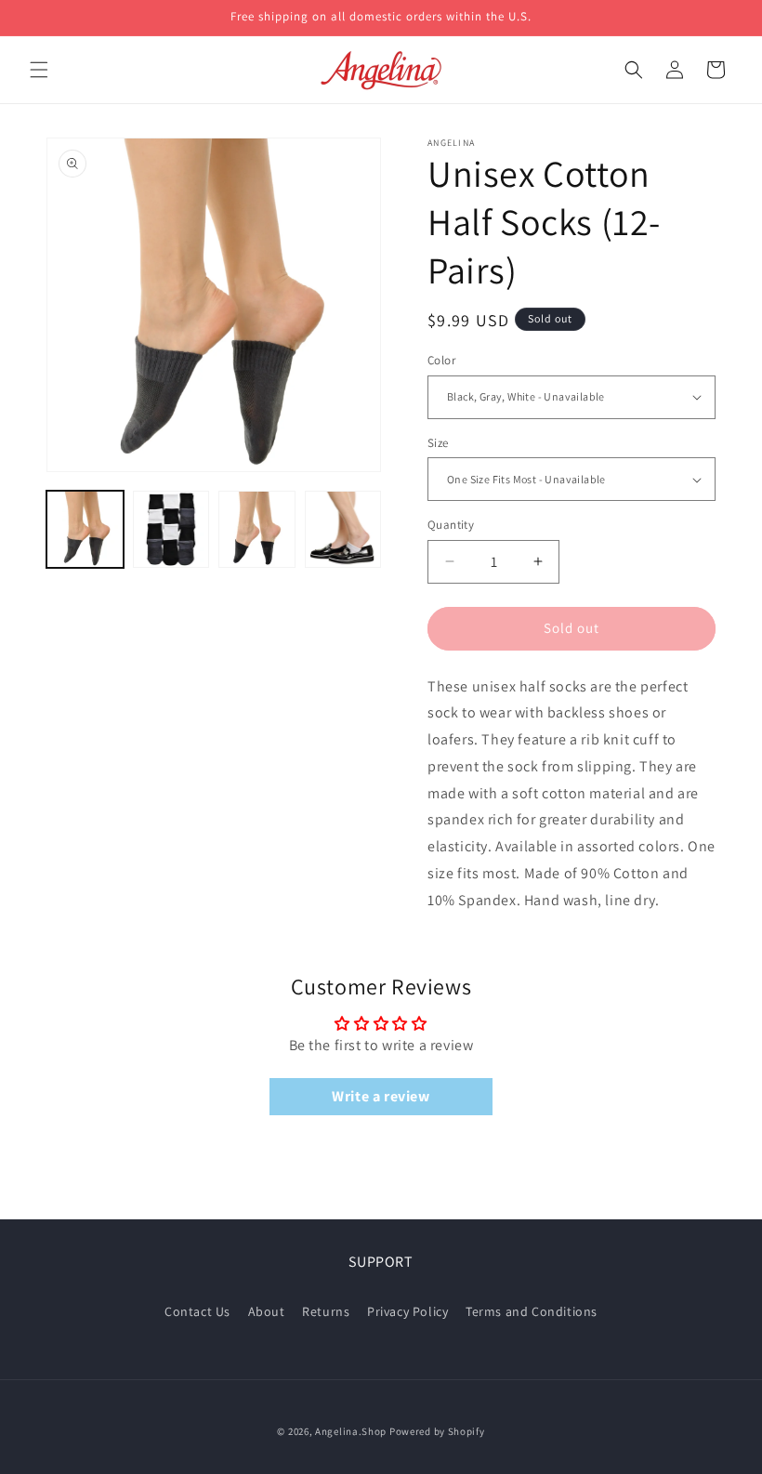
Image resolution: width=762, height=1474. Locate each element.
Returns (325, 1311)
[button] (39, 69)
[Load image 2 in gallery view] (171, 529)
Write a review (380, 1096)
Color (441, 360)
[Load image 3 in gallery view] (257, 529)
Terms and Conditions (532, 1311)
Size (438, 443)
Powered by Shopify (437, 1431)
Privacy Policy (407, 1311)
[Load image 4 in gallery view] (343, 529)
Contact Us (197, 1311)
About (266, 1311)
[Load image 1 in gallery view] (85, 529)
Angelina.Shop (351, 1431)
